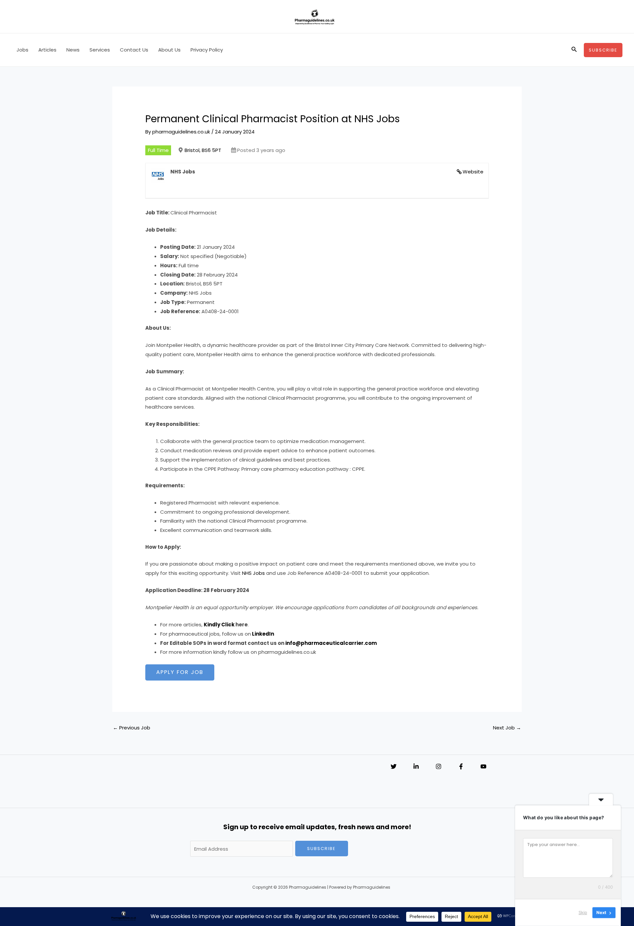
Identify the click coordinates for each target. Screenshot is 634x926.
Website (473, 171)
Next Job (507, 727)
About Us (169, 49)
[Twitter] (394, 766)
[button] (574, 50)
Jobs (22, 49)
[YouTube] (483, 766)
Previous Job (131, 727)
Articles (47, 49)
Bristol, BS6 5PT (203, 150)
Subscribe (321, 848)
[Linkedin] (416, 766)
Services (99, 49)
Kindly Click (219, 624)
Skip (583, 912)
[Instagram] (438, 766)
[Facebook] (461, 766)
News (73, 49)
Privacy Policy (207, 49)
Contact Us (134, 49)
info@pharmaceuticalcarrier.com (331, 643)
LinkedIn (263, 633)
